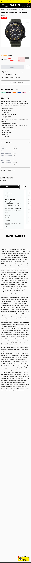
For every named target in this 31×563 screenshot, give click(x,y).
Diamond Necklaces (6, 389)
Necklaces (12, 386)
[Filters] (25, 187)
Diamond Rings (20, 386)
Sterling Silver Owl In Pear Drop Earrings (11, 337)
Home (2, 9)
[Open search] (21, 187)
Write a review (9, 187)
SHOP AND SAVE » (16, 2)
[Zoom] (27, 21)
